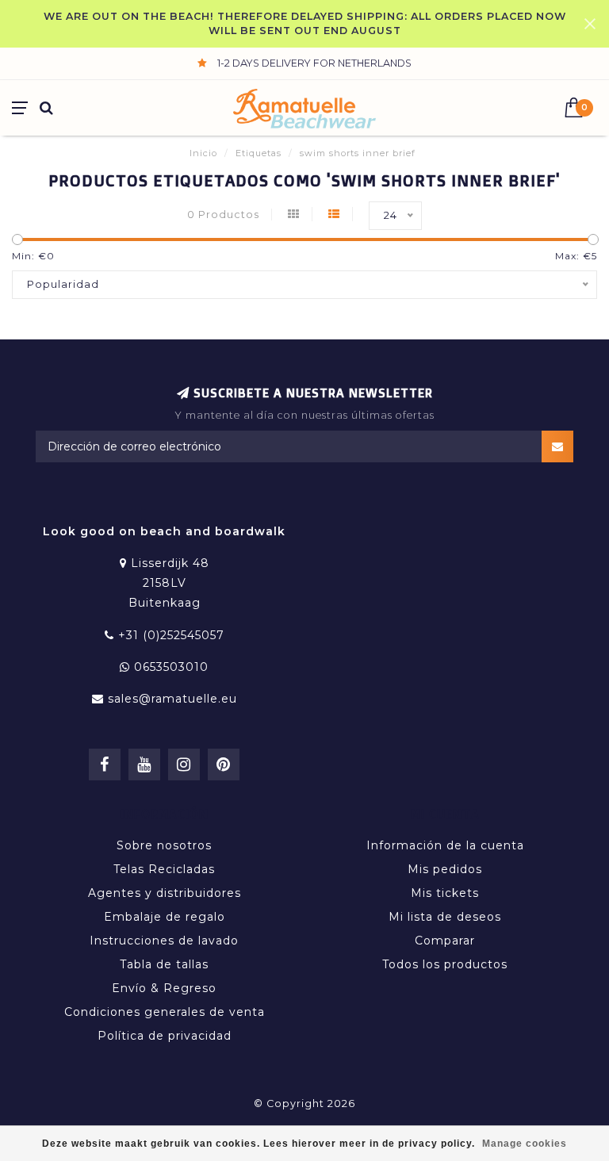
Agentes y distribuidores (164, 893)
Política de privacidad (165, 1036)
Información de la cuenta (445, 845)
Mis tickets (445, 893)
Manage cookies (524, 1143)
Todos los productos (445, 964)
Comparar (445, 940)
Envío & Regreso (164, 988)
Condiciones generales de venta (164, 1012)
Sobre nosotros (164, 845)
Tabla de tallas (164, 964)
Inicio (203, 153)
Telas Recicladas (164, 869)
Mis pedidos (445, 869)
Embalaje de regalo (164, 917)
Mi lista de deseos (445, 917)
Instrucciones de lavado (164, 940)
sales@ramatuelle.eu (172, 699)
